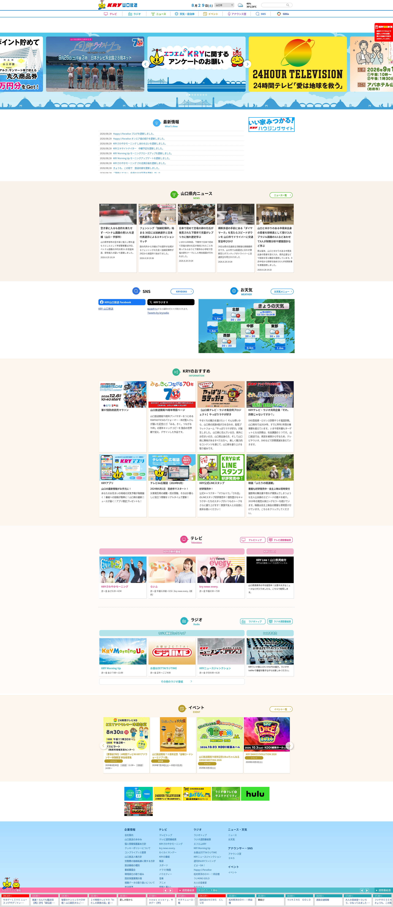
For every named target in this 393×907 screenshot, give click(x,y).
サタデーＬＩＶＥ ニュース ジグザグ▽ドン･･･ (15, 901)
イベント (232, 872)
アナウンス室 (234, 853)
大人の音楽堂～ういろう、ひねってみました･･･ (357, 901)
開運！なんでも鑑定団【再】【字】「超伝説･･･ (43, 901)
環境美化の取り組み (134, 874)
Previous (103, 745)
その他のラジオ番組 (172, 681)
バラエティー (165, 874)
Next (289, 745)
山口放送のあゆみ (133, 839)
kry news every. (167, 848)
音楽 (161, 878)
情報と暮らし (165, 886)
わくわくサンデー (167, 852)
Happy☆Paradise (203, 869)
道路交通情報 (322, 899)
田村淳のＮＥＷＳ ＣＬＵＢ (211, 901)
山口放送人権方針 (133, 856)
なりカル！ (199, 886)
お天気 (231, 839)
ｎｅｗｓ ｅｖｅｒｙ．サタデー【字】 (161, 901)
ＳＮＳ (231, 858)
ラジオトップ (255, 621)
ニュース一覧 (280, 195)
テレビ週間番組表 (282, 539)
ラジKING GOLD (202, 878)
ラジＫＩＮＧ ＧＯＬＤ (299, 899)
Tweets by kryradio (158, 313)
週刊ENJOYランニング (205, 861)
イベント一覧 (280, 709)
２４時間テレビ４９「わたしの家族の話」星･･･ (102, 901)
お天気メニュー (281, 291)
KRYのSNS (181, 291)
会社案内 (129, 835)
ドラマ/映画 (165, 869)
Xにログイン (152, 308)
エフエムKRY (200, 843)
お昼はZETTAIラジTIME (205, 852)
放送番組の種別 (132, 865)
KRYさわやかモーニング (171, 843)
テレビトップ (255, 539)
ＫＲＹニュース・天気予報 (190, 901)
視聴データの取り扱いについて (140, 882)
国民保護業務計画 (133, 878)
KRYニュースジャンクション (207, 856)
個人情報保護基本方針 (135, 843)
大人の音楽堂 (200, 882)
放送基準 (129, 886)
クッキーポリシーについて (137, 848)
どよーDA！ (199, 865)
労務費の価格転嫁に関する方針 (140, 861)
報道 (161, 861)
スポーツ (163, 865)
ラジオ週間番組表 (282, 621)
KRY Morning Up (202, 848)
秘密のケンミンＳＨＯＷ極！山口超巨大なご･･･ (73, 901)
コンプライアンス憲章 (135, 852)
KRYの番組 (164, 856)
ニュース (232, 835)
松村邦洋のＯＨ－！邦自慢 (240, 901)
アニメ (162, 882)
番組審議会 (130, 869)
